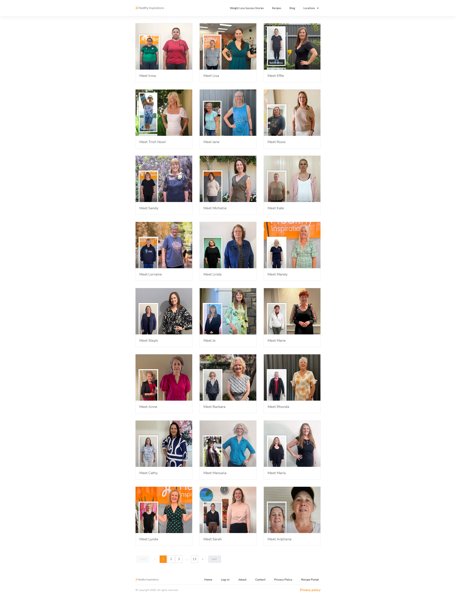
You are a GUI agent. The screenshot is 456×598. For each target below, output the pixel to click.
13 (194, 559)
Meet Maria (277, 473)
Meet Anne (148, 406)
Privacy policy (310, 590)
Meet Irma (147, 75)
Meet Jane (211, 142)
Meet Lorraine (150, 274)
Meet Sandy (148, 208)
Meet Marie (277, 340)
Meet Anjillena (279, 539)
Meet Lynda (148, 539)
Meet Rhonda (278, 406)
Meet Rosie (277, 142)
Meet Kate (276, 208)
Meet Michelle (215, 208)
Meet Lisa (211, 75)
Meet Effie (276, 75)
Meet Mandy (277, 274)
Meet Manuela (214, 473)
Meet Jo (209, 340)
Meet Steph (148, 340)
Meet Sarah (212, 539)
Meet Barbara (214, 406)
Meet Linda (212, 274)
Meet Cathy (148, 473)
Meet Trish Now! (152, 142)
